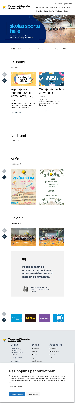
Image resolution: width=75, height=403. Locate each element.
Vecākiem (59, 11)
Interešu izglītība (42, 11)
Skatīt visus (15, 141)
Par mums (49, 7)
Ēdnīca (51, 11)
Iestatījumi (69, 3)
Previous (2, 73)
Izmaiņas (55, 49)
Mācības (57, 7)
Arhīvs (65, 49)
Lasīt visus (14, 67)
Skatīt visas (15, 164)
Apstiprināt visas (17, 394)
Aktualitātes (40, 7)
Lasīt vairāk (15, 112)
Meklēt (60, 3)
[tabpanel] (37, 29)
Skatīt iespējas (33, 394)
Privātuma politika (15, 387)
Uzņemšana (66, 7)
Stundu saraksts (42, 49)
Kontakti (66, 11)
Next (2, 79)
